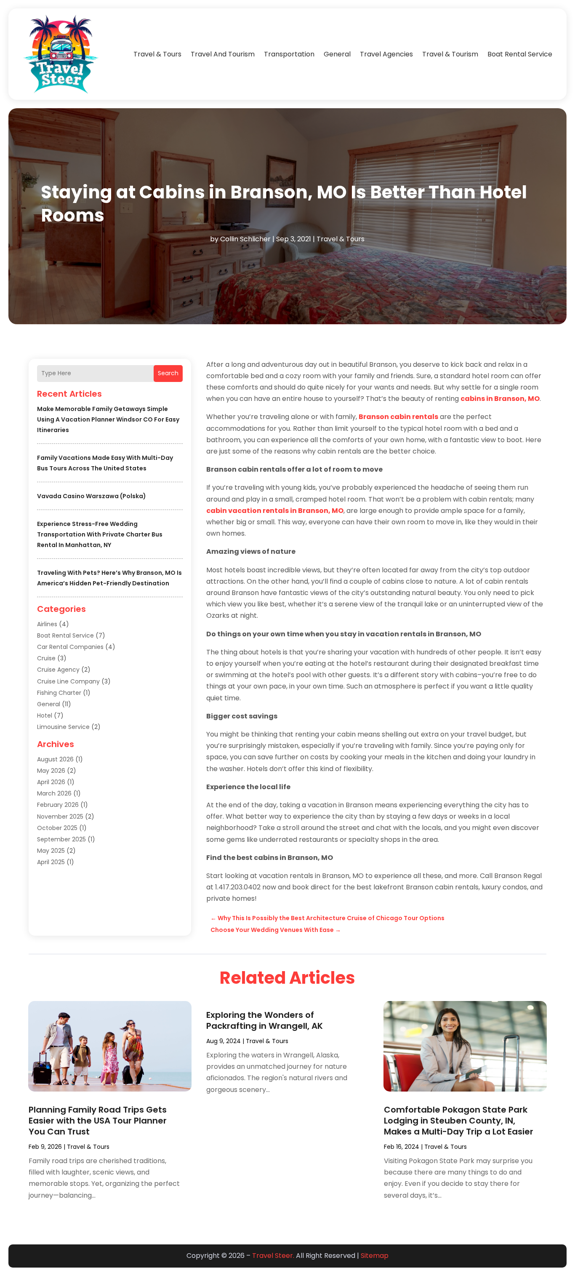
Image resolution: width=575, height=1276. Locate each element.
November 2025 (60, 816)
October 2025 (57, 828)
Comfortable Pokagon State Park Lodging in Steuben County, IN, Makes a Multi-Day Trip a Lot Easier (458, 1120)
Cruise (46, 658)
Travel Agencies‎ (386, 54)
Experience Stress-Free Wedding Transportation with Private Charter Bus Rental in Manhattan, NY (99, 534)
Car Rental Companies (70, 647)
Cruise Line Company (68, 681)
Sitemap (375, 1255)
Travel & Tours (157, 54)
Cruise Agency (58, 669)
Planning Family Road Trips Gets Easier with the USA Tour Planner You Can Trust (98, 1120)
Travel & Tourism (450, 54)
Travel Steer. (273, 1255)
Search (168, 373)
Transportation (289, 54)
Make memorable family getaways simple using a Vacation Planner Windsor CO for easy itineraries (108, 419)
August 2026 (55, 759)
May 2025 (51, 850)
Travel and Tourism (223, 54)
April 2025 (51, 862)
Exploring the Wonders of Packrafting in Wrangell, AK (264, 1020)
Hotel (44, 715)
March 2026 (54, 793)
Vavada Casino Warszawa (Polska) (91, 496)
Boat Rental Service (519, 54)
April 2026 (51, 782)
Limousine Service (63, 727)
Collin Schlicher (245, 239)
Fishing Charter (59, 693)
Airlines (47, 624)
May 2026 (51, 770)
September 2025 (61, 839)
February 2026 (58, 805)
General (337, 54)
